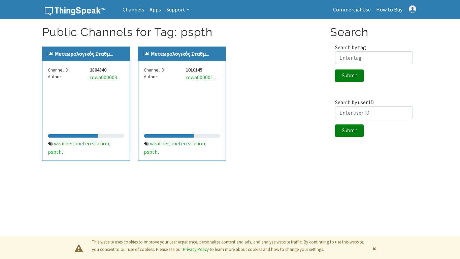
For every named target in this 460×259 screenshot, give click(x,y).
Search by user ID (354, 102)
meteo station (92, 143)
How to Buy (389, 9)
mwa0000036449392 (113, 77)
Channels (133, 9)
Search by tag (350, 47)
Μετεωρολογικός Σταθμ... (84, 53)
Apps (155, 9)
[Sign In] (412, 8)
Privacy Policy (196, 249)
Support (175, 9)
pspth (55, 151)
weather (63, 143)
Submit (349, 75)
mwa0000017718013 (209, 77)
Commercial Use (352, 9)
